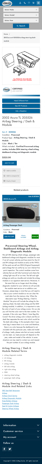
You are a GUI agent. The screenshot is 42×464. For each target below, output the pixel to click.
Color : (5, 143)
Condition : (6, 135)
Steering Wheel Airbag (10, 408)
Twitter (10, 449)
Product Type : (7, 137)
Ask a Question (21, 111)
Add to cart (9, 163)
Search (22, 25)
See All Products (21, 106)
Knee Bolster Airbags (9, 401)
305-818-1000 (25, 3)
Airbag (4, 393)
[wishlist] (29, 3)
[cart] (33, 3)
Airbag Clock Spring (9, 395)
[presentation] (4, 218)
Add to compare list (12, 176)
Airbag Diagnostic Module (11, 398)
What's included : (9, 146)
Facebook (4, 449)
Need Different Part (21, 100)
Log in (20, 3)
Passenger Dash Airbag (10, 403)
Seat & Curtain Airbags (10, 406)
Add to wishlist (11, 171)
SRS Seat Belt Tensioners (11, 390)
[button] (38, 3)
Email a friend (10, 181)
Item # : (5, 132)
